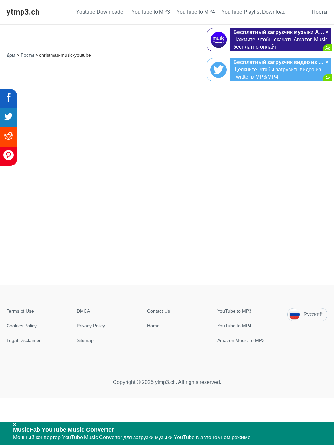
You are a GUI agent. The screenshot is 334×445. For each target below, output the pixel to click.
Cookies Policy (22, 325)
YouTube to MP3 (234, 311)
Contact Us (158, 311)
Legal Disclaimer (24, 340)
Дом (11, 55)
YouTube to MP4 (234, 325)
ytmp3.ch (23, 12)
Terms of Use (20, 311)
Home (153, 325)
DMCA (83, 311)
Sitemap (85, 340)
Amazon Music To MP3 (241, 340)
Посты (27, 55)
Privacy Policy (91, 325)
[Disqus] (167, 141)
